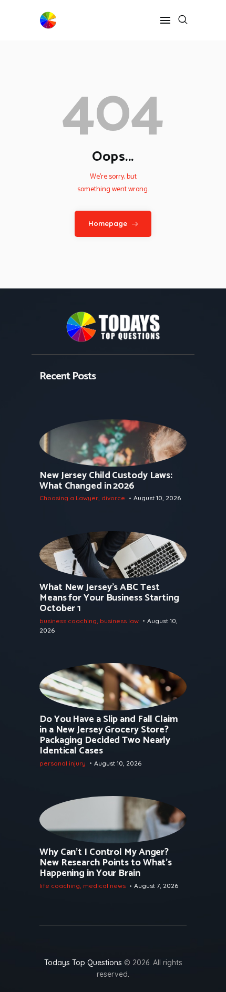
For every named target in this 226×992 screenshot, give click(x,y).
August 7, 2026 (156, 886)
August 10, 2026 (157, 498)
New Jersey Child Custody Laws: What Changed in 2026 (105, 480)
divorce (113, 498)
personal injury (62, 763)
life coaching (59, 886)
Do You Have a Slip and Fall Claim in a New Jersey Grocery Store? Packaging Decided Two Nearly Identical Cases (108, 735)
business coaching (68, 621)
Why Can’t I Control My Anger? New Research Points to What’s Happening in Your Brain (105, 863)
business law (119, 621)
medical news (104, 886)
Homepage (108, 223)
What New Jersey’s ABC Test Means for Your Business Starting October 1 (109, 598)
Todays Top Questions (83, 962)
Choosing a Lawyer (68, 498)
